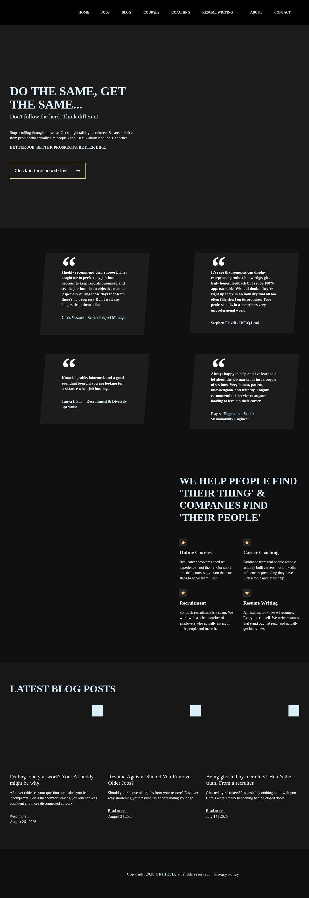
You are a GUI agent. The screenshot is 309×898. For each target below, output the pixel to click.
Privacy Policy (226, 874)
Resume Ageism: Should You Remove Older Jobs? (154, 767)
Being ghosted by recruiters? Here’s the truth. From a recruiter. (252, 767)
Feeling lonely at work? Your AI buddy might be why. (56, 767)
